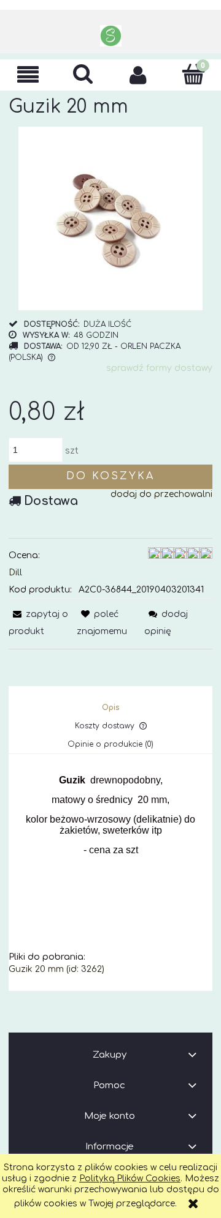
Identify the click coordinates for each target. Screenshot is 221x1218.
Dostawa (51, 501)
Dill (15, 572)
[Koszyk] (193, 74)
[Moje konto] (138, 74)
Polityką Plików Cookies (129, 1178)
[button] (27, 75)
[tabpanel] (110, 875)
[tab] (111, 707)
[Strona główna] (111, 36)
